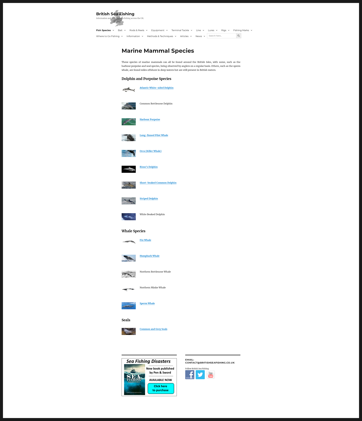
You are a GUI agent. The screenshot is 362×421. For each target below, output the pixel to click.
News (199, 36)
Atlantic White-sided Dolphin (157, 87)
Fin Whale (145, 240)
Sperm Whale (147, 303)
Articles (184, 36)
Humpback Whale (150, 255)
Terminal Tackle (180, 30)
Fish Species (103, 30)
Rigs (223, 30)
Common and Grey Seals (153, 329)
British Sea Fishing (115, 13)
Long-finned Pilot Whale (154, 135)
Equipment (157, 30)
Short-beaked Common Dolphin (158, 182)
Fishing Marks (241, 30)
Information (133, 36)
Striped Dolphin (149, 198)
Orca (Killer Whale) (150, 151)
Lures (211, 30)
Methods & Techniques (160, 36)
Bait (120, 30)
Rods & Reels (137, 30)
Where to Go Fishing (107, 36)
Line (198, 30)
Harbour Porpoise (150, 119)
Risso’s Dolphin (149, 166)
